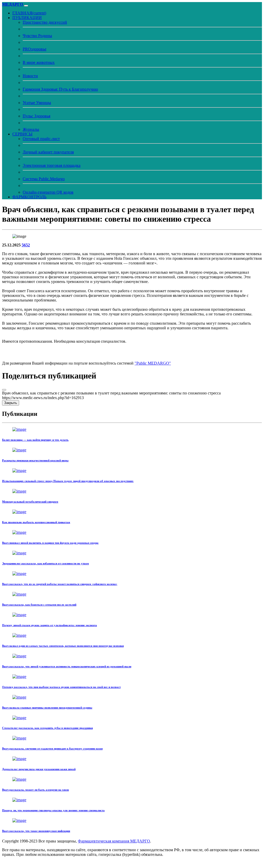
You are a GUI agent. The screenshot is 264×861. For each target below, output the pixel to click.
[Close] (4, 390)
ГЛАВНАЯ (29, 13)
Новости (30, 76)
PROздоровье (34, 49)
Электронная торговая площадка (51, 165)
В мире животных (39, 62)
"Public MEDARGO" (153, 363)
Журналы (31, 129)
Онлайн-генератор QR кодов (48, 192)
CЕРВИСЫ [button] (22, 134)
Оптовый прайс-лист (41, 138)
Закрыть (10, 403)
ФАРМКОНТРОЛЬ (29, 197)
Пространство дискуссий (45, 22)
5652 (26, 245)
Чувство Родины (37, 35)
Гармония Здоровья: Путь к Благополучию (60, 89)
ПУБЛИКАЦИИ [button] (27, 17)
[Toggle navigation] (26, 5)
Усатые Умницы (37, 102)
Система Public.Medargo (44, 179)
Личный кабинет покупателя (48, 152)
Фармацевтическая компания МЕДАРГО (114, 841)
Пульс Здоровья (36, 116)
